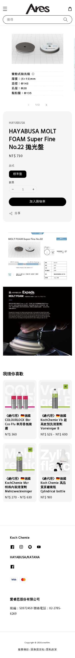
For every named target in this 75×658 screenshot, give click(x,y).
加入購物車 (38, 201)
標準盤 (17, 174)
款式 (11, 166)
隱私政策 (51, 650)
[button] (5, 8)
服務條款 (23, 650)
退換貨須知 (37, 650)
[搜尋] (65, 19)
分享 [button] (17, 213)
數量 (11, 183)
